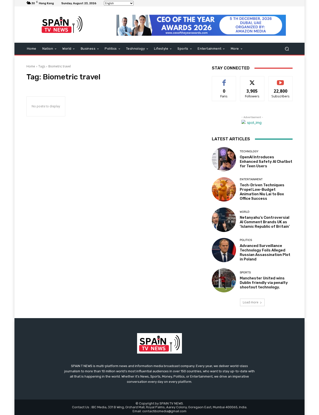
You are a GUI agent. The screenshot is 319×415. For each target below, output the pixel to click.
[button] (287, 49)
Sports (245, 272)
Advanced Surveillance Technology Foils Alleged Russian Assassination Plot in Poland (265, 252)
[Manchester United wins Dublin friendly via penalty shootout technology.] (224, 280)
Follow (252, 80)
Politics (246, 240)
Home (30, 66)
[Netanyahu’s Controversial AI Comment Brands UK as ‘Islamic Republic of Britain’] (224, 220)
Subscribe (280, 80)
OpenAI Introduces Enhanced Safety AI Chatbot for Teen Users (266, 161)
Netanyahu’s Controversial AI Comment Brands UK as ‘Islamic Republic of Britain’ (265, 222)
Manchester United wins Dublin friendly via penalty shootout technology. (264, 282)
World (244, 211)
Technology (249, 151)
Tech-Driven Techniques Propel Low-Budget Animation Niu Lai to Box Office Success (262, 192)
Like (224, 80)
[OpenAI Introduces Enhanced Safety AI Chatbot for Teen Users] (224, 159)
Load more (250, 302)
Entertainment (251, 179)
